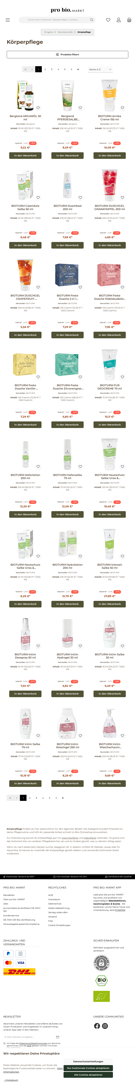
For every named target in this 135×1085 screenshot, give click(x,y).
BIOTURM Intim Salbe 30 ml (109, 656)
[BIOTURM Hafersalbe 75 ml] (67, 454)
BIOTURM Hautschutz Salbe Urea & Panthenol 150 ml (110, 476)
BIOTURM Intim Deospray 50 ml (25, 656)
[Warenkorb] (128, 19)
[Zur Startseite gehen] (67, 10)
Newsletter (9, 895)
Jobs (5, 903)
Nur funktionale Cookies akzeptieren (88, 1068)
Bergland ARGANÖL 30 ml (25, 118)
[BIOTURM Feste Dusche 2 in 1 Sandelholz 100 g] (67, 275)
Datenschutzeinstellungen (88, 1061)
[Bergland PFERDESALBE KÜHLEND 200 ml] (67, 95)
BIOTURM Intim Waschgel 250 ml (67, 746)
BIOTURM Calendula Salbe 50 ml (25, 207)
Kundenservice (11, 915)
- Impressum (11, 1080)
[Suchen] (91, 20)
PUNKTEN (120, 910)
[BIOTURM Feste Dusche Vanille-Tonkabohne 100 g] (25, 364)
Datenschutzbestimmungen (33, 1043)
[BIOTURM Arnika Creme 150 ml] (110, 95)
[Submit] (57, 1037)
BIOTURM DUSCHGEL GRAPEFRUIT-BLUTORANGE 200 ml (25, 297)
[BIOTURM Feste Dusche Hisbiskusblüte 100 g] (110, 275)
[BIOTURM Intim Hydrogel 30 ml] (67, 633)
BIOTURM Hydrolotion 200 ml (68, 566)
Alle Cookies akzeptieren (88, 1074)
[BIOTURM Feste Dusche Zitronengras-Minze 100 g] (67, 364)
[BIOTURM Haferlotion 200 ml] (25, 454)
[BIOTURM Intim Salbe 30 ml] (110, 633)
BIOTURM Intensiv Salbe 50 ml (109, 566)
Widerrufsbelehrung (59, 908)
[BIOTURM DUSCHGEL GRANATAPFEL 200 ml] (110, 185)
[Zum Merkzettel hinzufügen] (38, 108)
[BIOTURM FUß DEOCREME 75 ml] (110, 364)
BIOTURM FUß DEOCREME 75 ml (109, 387)
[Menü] (7, 19)
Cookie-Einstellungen (59, 925)
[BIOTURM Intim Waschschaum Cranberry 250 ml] (110, 723)
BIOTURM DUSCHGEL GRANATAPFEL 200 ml (109, 207)
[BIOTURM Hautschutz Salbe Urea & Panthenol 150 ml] (110, 454)
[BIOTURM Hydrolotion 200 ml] (67, 544)
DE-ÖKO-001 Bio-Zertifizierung (19, 920)
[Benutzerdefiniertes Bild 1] (8, 953)
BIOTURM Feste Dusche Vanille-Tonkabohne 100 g (25, 387)
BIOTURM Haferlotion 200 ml (25, 476)
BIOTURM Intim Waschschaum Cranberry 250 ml (109, 746)
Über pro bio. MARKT (14, 899)
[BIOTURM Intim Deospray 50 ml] (25, 633)
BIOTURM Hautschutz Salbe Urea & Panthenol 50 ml (25, 566)
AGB (50, 895)
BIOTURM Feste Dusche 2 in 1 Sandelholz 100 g (67, 297)
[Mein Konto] (118, 19)
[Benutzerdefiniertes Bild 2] (20, 953)
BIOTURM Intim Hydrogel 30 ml (67, 656)
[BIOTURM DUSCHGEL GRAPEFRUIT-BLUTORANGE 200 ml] (25, 275)
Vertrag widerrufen (58, 912)
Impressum (54, 899)
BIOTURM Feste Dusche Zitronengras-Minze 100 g (67, 387)
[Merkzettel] (108, 19)
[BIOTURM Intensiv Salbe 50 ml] (110, 544)
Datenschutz (54, 903)
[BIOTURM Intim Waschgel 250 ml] (67, 723)
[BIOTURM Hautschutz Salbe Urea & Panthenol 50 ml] (25, 544)
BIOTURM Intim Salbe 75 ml (25, 746)
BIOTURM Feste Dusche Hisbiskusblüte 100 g (109, 297)
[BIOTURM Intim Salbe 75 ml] (25, 723)
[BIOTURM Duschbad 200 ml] (67, 185)
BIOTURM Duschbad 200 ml (67, 207)
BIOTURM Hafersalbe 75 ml (67, 476)
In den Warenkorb (25, 155)
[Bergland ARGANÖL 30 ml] (25, 95)
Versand (52, 916)
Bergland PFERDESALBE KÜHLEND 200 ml (67, 118)
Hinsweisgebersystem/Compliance (21, 924)
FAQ (50, 921)
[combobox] (53, 20)
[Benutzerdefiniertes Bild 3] (14, 962)
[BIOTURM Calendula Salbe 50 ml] (25, 185)
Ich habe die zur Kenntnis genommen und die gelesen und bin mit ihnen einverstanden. (33, 1045)
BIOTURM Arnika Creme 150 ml (109, 118)
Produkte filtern (69, 54)
